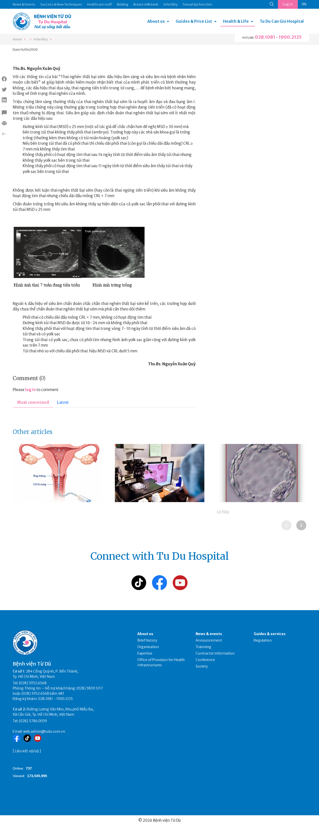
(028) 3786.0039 (33, 721)
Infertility (170, 4)
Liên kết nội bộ (27, 751)
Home (17, 39)
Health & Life (236, 21)
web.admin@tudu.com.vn (44, 731)
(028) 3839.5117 (90, 688)
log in (30, 389)
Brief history (147, 640)
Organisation (148, 647)
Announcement (209, 640)
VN (304, 4)
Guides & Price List (194, 21)
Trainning (203, 647)
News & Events (24, 4)
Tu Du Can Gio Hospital (282, 21)
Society (202, 666)
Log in (288, 4)
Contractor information (215, 653)
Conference (205, 660)
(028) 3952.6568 (33, 683)
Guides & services (270, 634)
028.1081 (265, 37)
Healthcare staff (99, 4)
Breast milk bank (145, 4)
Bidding (122, 4)
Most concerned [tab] (33, 402)
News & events (209, 634)
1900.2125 (290, 37)
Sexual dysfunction (197, 4)
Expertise (144, 653)
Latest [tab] (63, 402)
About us (156, 21)
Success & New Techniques (61, 4)
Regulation (263, 640)
